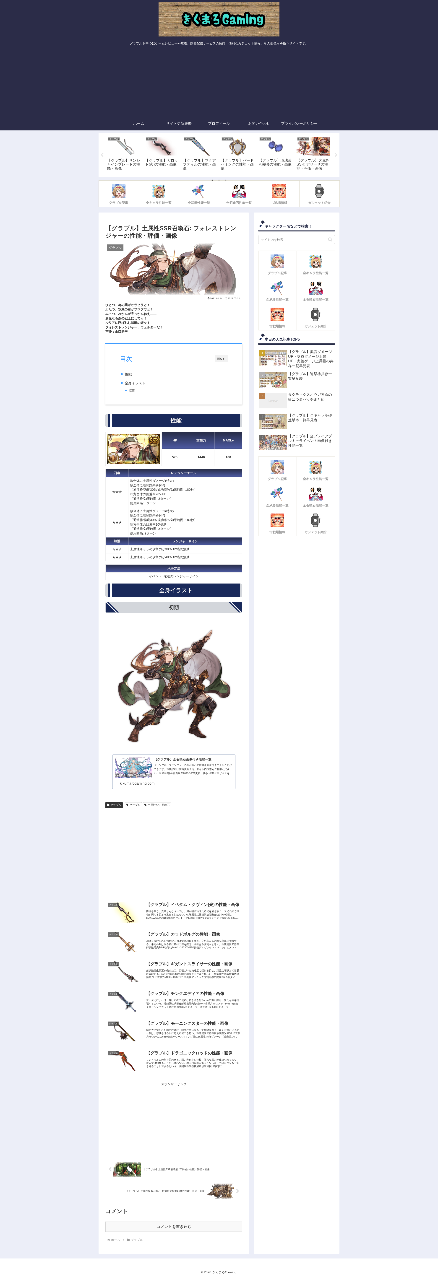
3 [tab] (226, 180)
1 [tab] (212, 180)
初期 (132, 390)
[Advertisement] (219, 82)
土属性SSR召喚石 (159, 805)
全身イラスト (135, 382)
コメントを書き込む (173, 1227)
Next (336, 155)
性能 (128, 373)
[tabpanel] (123, 154)
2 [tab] (219, 180)
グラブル (115, 805)
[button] (330, 239)
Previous (102, 155)
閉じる (221, 358)
